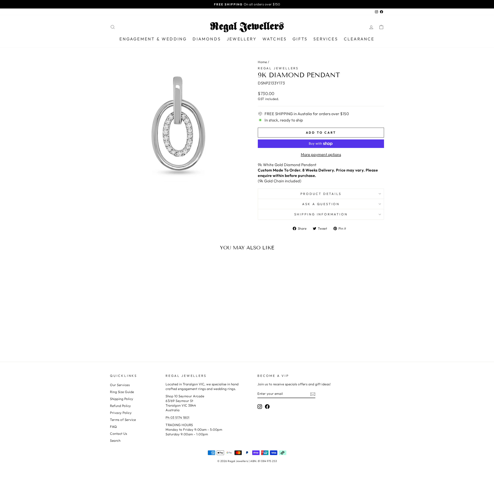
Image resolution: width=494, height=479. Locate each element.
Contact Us (118, 433)
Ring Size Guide (122, 392)
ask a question (321, 204)
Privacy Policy (121, 413)
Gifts (300, 38)
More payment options (321, 154)
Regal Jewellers (278, 68)
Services (325, 38)
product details (321, 194)
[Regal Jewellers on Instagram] (259, 406)
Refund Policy (120, 406)
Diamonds (207, 38)
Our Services (120, 385)
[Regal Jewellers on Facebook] (267, 406)
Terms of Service (123, 420)
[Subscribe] (312, 393)
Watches (274, 38)
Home (262, 62)
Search (115, 440)
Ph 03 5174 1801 (177, 417)
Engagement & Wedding (153, 38)
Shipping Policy (121, 399)
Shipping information (321, 214)
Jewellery (242, 38)
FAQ (113, 427)
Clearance (359, 38)
